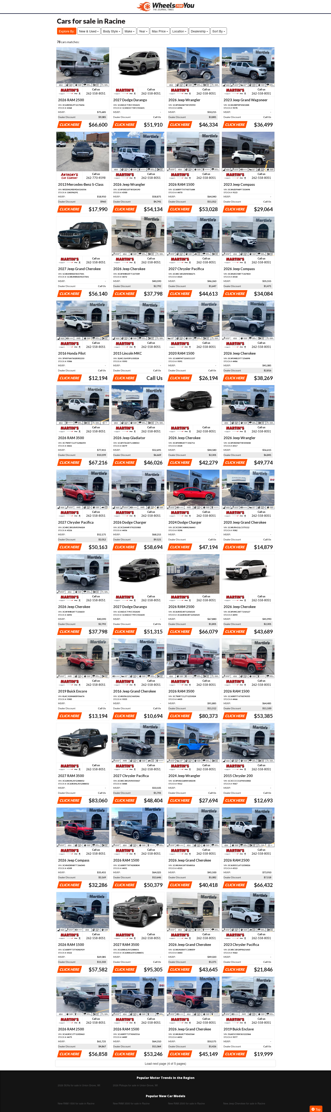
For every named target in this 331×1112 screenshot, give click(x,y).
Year (142, 31)
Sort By (218, 31)
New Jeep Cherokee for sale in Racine (244, 1103)
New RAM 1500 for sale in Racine (76, 1103)
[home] (165, 6)
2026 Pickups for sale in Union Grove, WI (135, 1085)
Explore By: (67, 31)
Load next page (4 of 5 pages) (165, 1063)
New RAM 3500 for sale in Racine (131, 1103)
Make (129, 31)
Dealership (199, 31)
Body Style (111, 31)
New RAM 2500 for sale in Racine (186, 1103)
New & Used (88, 31)
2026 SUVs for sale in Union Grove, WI (79, 1085)
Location (178, 31)
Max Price (159, 31)
